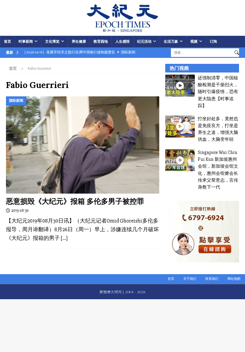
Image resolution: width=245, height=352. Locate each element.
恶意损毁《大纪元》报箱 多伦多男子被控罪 (75, 201)
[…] (64, 238)
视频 (193, 41)
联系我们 (211, 279)
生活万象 (171, 41)
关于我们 (189, 279)
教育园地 (101, 41)
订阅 (213, 41)
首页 (7, 41)
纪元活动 (144, 41)
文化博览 (52, 41)
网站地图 (234, 279)
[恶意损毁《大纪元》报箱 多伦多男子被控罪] (82, 145)
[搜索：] (201, 52)
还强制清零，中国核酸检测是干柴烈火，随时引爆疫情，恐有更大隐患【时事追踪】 (218, 91)
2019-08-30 (20, 210)
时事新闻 (26, 41)
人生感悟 (122, 41)
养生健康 (79, 41)
